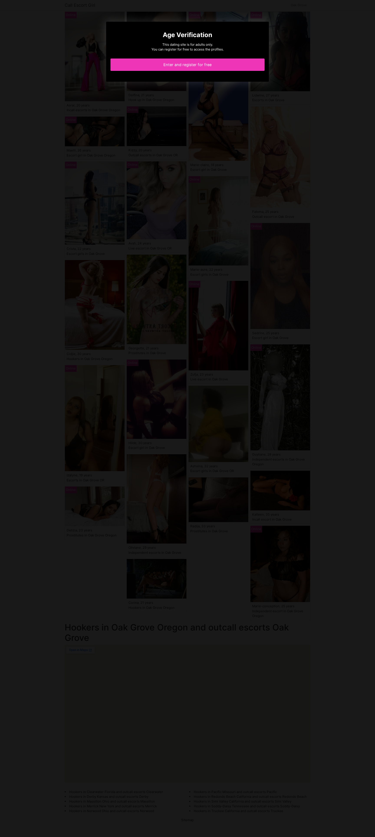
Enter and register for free (187, 64)
